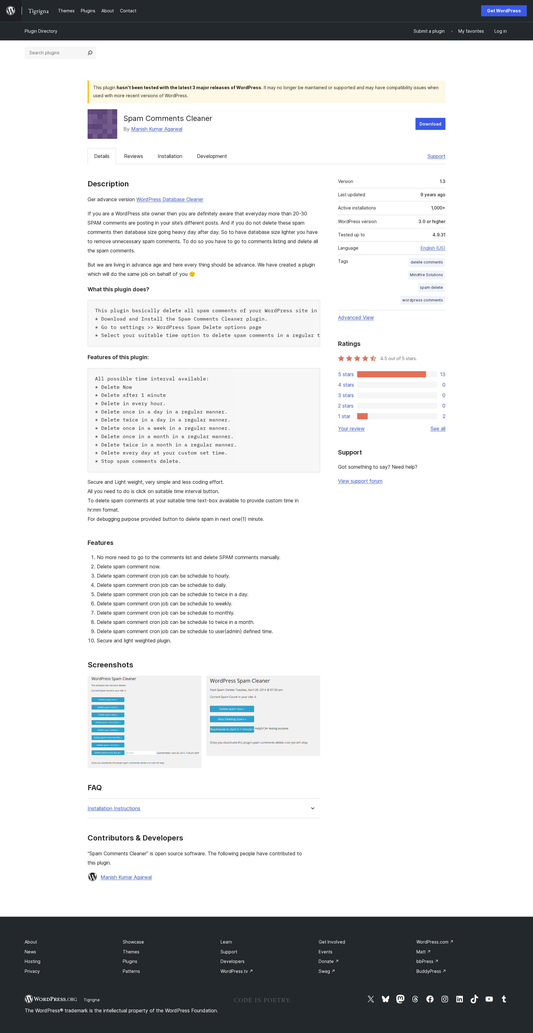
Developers (233, 961)
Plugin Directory (41, 31)
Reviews (133, 156)
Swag (327, 971)
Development (212, 156)
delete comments (427, 262)
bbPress (427, 961)
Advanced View (356, 317)
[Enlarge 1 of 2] (193, 684)
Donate (329, 961)
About (31, 941)
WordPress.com (435, 941)
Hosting (32, 961)
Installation (170, 156)
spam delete (431, 287)
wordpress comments (422, 300)
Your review (351, 428)
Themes (131, 951)
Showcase (133, 941)
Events (326, 951)
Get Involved (332, 941)
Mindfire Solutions (426, 274)
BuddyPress (431, 971)
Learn (226, 941)
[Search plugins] (90, 53)
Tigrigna (92, 999)
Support (436, 156)
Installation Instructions (114, 808)
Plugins (130, 961)
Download (430, 124)
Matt (423, 951)
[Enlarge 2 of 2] (312, 684)
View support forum (360, 481)
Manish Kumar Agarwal (156, 129)
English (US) (433, 248)
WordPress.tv (237, 971)
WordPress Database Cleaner (169, 199)
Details (101, 156)
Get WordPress (504, 10)
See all (438, 428)
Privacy (32, 971)
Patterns (131, 971)
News (30, 951)
